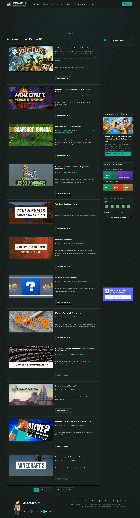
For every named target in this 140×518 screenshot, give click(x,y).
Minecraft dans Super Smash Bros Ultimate (73, 421)
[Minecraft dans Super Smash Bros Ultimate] (31, 430)
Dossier (78, 317)
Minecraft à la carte (63, 239)
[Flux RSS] (42, 511)
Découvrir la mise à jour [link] (117, 153)
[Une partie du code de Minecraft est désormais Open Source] (31, 357)
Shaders (69, 4)
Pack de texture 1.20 (80, 54)
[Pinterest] (28, 511)
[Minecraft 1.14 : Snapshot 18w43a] (31, 135)
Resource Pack (78, 56)
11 (58, 490)
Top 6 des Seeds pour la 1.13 (67, 204)
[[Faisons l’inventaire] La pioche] (31, 322)
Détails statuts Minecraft (117, 217)
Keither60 (64, 51)
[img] (106, 206)
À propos (75, 501)
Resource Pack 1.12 (88, 56)
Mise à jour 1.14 (86, 130)
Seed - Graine (80, 208)
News (36, 4)
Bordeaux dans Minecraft (66, 386)
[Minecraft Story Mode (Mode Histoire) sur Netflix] (31, 98)
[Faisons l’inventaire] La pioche (68, 313)
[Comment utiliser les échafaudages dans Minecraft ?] (31, 175)
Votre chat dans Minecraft (66, 278)
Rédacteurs (85, 501)
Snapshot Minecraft (66, 132)
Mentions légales (97, 501)
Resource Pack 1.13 (60, 58)
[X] (24, 511)
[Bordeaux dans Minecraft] (31, 395)
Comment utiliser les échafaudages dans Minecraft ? (72, 168)
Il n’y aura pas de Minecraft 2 (67, 457)
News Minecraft (87, 95)
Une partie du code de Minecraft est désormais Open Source (75, 349)
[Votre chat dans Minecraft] (31, 286)
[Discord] (50, 511)
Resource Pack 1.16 (84, 58)
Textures (81, 4)
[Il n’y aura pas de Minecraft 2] (31, 465)
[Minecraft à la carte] (31, 248)
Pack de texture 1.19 (68, 54)
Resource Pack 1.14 (72, 58)
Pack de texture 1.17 (82, 51)
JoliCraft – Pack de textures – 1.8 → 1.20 (72, 48)
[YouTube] (46, 511)
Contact (107, 501)
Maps (91, 4)
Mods (59, 4)
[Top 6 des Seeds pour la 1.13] (31, 213)
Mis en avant (78, 95)
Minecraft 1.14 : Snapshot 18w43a (69, 127)
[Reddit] (33, 511)
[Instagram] (37, 511)
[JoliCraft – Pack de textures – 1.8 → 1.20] (31, 58)
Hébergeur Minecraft (119, 501)
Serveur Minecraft (89, 390)
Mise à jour (79, 130)
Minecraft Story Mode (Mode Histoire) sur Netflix (72, 90)
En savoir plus (62, 78)
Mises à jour (48, 4)
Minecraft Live (80, 281)
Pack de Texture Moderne (66, 56)
